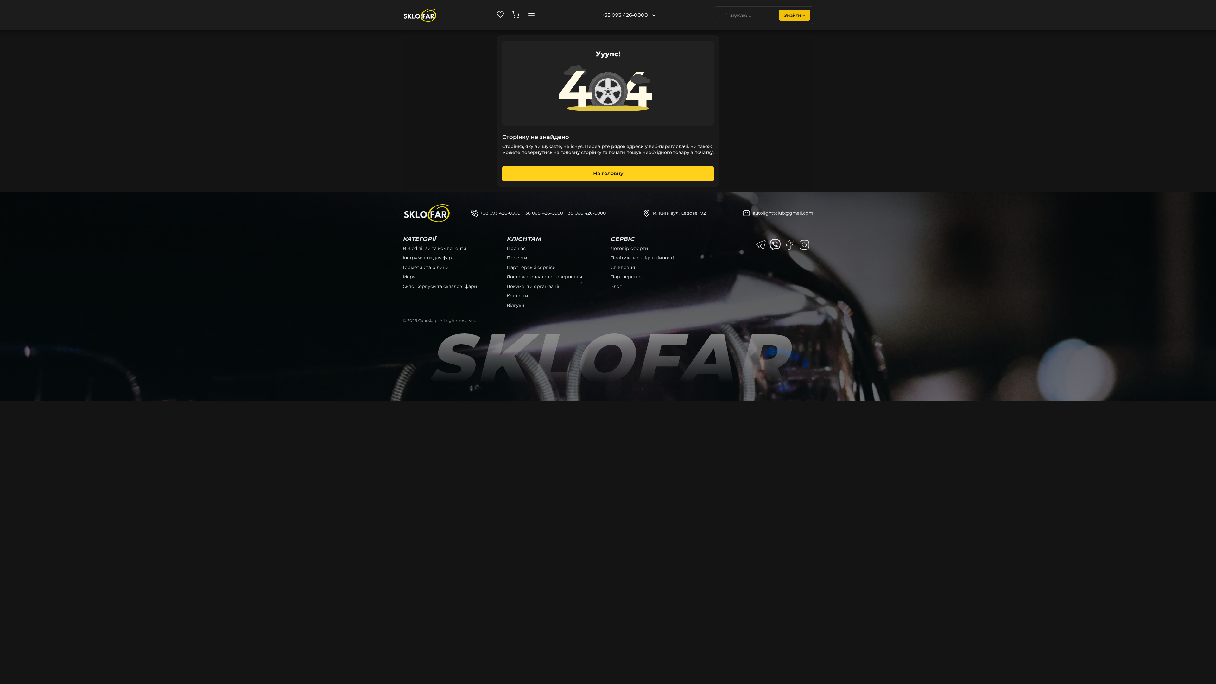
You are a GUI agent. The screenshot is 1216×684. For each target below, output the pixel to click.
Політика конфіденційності (642, 258)
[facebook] (789, 244)
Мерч (409, 277)
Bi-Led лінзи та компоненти (434, 248)
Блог (616, 286)
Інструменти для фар (427, 258)
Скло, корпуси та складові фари (440, 286)
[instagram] (804, 244)
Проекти (517, 258)
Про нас (516, 248)
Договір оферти (629, 248)
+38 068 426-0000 (543, 213)
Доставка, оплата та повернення (544, 277)
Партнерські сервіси (531, 267)
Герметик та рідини (426, 267)
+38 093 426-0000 (500, 213)
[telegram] (760, 244)
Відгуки (515, 305)
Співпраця (623, 267)
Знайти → (794, 15)
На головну (608, 173)
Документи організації (533, 286)
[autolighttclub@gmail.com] (746, 213)
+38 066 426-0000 (586, 213)
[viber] (775, 244)
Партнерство (626, 277)
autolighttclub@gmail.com (783, 213)
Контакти (517, 296)
